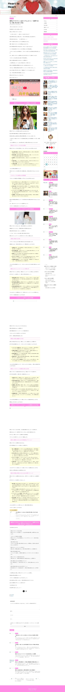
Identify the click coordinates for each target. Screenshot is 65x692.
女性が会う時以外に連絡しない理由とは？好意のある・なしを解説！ (52, 118)
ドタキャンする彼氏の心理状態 (50, 269)
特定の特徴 (45, 41)
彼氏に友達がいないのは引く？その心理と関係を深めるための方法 (52, 123)
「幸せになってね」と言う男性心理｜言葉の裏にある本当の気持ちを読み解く (52, 128)
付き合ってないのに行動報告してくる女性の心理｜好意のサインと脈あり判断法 (52, 113)
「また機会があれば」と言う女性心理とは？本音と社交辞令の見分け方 (50, 56)
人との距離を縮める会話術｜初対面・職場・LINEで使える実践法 (50, 68)
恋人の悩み (12, 594)
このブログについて (42, 11)
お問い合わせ (32, 11)
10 (44, 159)
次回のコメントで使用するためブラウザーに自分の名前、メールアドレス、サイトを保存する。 (24, 623)
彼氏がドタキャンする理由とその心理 (50, 266)
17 (44, 162)
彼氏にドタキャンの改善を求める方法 (50, 282)
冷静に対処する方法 (48, 273)
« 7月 (44, 169)
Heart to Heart (32, 689)
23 (56, 162)
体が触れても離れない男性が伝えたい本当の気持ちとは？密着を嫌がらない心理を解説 (52, 97)
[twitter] (24, 591)
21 (52, 162)
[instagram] (49, 147)
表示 (15, 99)
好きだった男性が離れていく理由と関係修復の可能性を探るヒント (27, 661)
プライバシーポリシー (23, 11)
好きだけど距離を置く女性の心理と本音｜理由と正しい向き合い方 (52, 92)
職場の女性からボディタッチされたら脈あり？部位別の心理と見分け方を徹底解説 (50, 53)
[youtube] (52, 147)
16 (56, 159)
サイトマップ (52, 11)
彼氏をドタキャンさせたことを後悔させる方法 (50, 285)
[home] (54, 147)
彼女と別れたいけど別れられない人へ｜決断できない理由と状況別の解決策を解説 (50, 50)
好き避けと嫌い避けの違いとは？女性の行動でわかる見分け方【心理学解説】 (50, 59)
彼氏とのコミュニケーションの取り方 (50, 276)
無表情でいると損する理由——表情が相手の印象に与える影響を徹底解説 (50, 71)
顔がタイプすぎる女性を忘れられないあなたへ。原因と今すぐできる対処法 (50, 65)
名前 (11, 611)
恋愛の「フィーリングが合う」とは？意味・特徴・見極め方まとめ (50, 62)
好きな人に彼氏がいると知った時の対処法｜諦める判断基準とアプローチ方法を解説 (50, 47)
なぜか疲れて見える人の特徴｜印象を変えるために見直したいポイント (50, 74)
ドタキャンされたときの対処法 (49, 271)
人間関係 (32, 13)
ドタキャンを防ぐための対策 (48, 278)
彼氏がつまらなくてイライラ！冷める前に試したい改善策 (25, 653)
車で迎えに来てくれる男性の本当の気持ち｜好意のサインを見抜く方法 (52, 108)
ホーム (13, 11)
